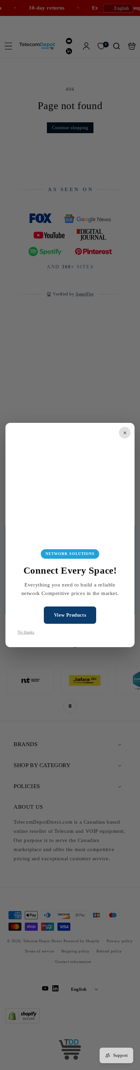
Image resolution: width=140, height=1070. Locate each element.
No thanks (26, 632)
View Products (70, 615)
